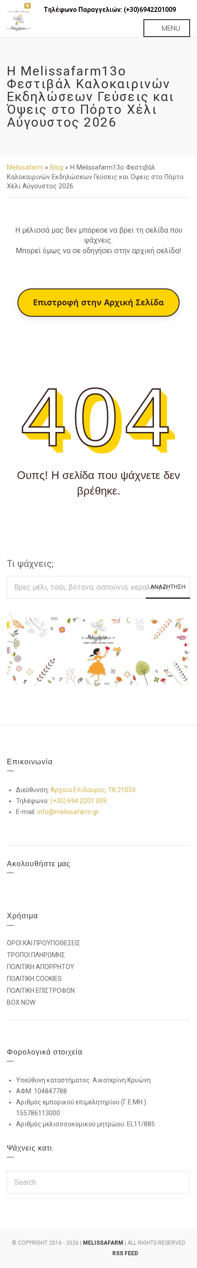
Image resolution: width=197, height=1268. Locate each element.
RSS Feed (125, 1253)
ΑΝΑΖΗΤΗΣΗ (168, 586)
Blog (56, 167)
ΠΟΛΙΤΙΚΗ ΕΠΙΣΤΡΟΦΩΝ (41, 990)
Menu (170, 28)
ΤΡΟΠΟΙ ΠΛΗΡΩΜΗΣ (36, 955)
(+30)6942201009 (150, 9)
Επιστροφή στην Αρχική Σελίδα (98, 302)
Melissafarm (25, 167)
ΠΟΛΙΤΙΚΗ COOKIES (34, 978)
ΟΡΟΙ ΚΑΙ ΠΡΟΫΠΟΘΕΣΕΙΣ (43, 943)
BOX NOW (21, 1002)
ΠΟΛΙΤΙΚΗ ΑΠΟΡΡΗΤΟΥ (40, 966)
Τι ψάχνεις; (30, 563)
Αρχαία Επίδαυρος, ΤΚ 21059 (93, 790)
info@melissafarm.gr (68, 811)
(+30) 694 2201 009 (78, 800)
